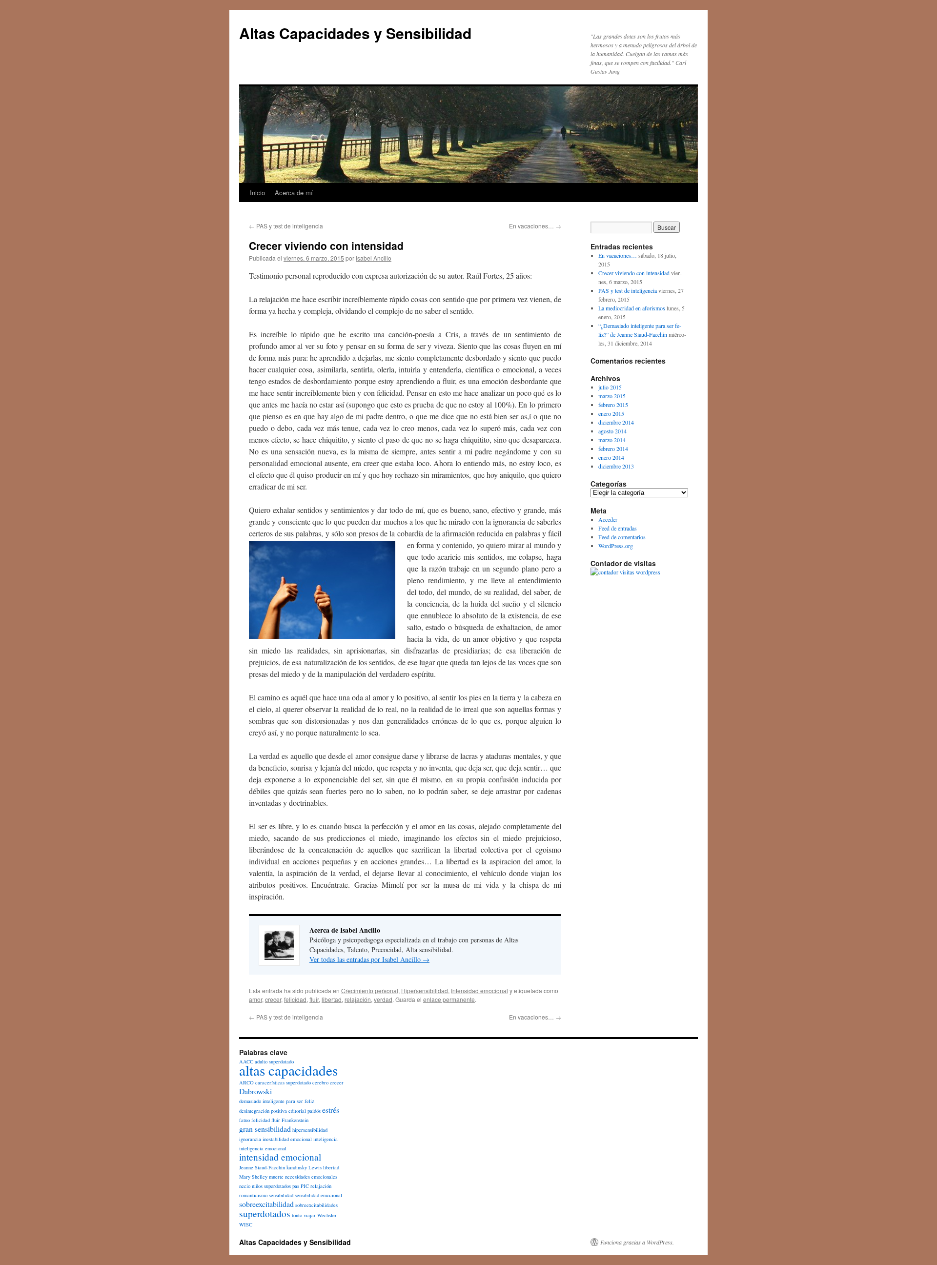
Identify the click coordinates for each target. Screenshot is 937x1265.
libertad (332, 999)
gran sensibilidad (265, 1128)
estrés (330, 1109)
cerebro (320, 1082)
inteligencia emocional (262, 1148)
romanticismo (253, 1195)
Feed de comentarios (622, 537)
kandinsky (296, 1167)
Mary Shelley (253, 1176)
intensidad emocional (280, 1157)
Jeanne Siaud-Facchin (262, 1167)
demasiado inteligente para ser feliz (276, 1101)
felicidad (295, 999)
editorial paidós (304, 1110)
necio (244, 1186)
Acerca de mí (294, 192)
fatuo (244, 1120)
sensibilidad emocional (318, 1195)
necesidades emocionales (311, 1176)
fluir (314, 999)
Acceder (607, 519)
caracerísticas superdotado (283, 1082)
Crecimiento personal (369, 990)
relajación (358, 999)
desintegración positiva (263, 1110)
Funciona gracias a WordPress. (637, 1242)
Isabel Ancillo (373, 258)
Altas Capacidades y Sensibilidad (355, 32)
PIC (305, 1186)
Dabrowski (255, 1091)
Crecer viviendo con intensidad (634, 273)
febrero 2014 (613, 448)
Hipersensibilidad (424, 990)
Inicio (257, 192)
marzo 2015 (612, 396)
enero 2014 (611, 457)
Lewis (315, 1167)
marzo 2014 (612, 440)
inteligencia (325, 1139)
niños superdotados (271, 1186)
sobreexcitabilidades (316, 1205)
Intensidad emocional (479, 990)
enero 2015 (611, 413)
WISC (245, 1224)
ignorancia (250, 1139)
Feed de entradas (617, 528)
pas (295, 1186)
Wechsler (327, 1215)
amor (255, 999)
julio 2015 (610, 387)
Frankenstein (295, 1120)
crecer (273, 999)
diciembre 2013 (616, 466)
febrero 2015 (613, 404)
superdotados (264, 1213)
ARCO (246, 1082)
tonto (297, 1215)
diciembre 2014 (616, 422)
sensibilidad (281, 1195)
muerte (276, 1176)
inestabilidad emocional (287, 1139)
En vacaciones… (535, 226)
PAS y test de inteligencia (286, 226)
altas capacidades (288, 1070)
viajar (310, 1215)
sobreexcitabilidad (266, 1204)
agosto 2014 (612, 431)
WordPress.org (615, 546)
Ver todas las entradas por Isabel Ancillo (369, 959)
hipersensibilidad (309, 1129)
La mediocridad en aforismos (631, 308)
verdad (383, 999)
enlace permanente (449, 999)
